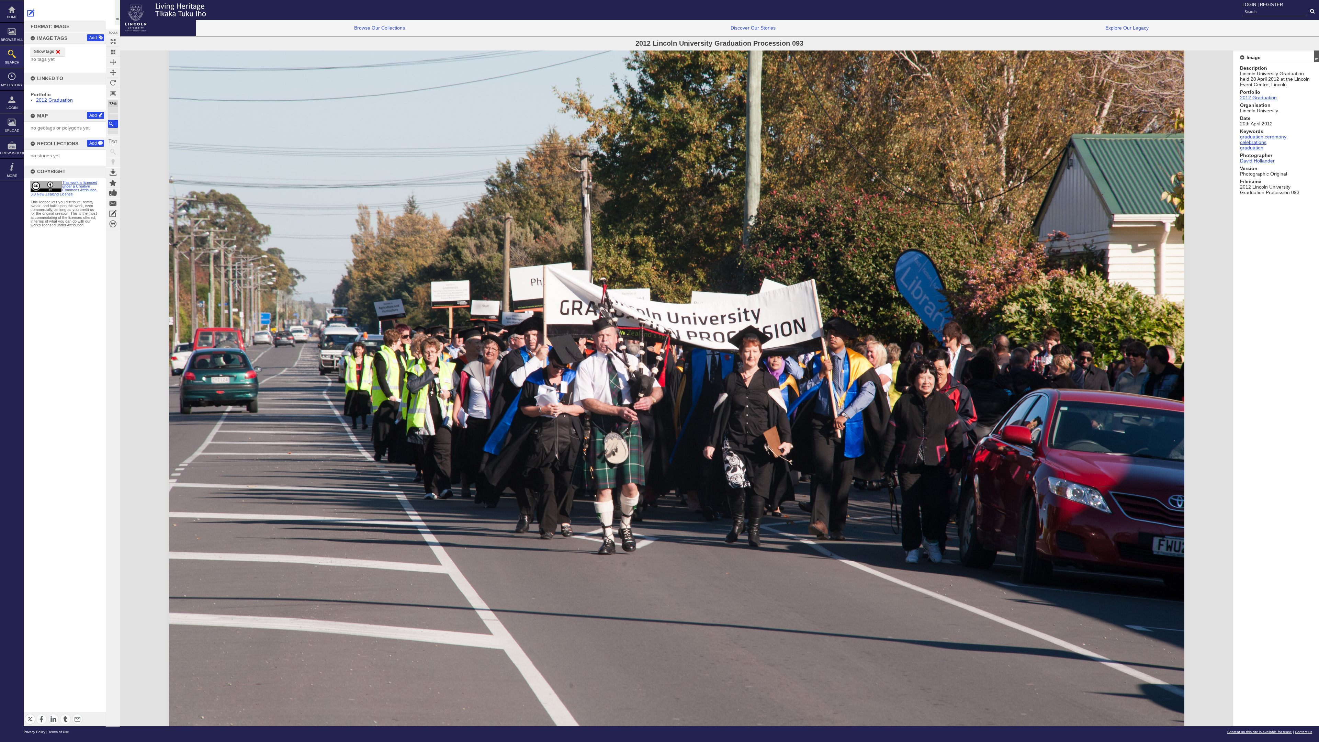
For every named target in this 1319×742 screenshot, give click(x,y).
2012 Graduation (54, 100)
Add (93, 37)
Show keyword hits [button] (113, 152)
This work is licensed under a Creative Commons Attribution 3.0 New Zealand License (64, 188)
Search (12, 62)
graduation (1251, 147)
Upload (12, 130)
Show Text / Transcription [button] (113, 141)
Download (113, 172)
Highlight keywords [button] (113, 162)
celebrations (1253, 142)
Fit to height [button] (113, 72)
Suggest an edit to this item (31, 13)
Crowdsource (12, 153)
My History (12, 85)
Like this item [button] (113, 193)
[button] (113, 124)
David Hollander (1257, 161)
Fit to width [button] (113, 62)
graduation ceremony (1263, 136)
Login (12, 108)
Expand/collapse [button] (1316, 56)
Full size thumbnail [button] (113, 41)
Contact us (1303, 732)
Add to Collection (113, 183)
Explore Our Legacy (1127, 28)
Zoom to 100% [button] (113, 93)
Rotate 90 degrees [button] (113, 83)
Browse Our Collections (379, 28)
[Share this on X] (30, 715)
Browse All (12, 40)
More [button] (12, 176)
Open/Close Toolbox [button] (117, 12)
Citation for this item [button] (113, 224)
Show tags (44, 51)
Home (12, 17)
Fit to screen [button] (113, 52)
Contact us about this (113, 203)
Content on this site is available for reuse (1259, 732)
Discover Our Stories (753, 28)
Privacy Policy (34, 732)
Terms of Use (58, 732)
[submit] (1312, 11)
